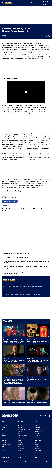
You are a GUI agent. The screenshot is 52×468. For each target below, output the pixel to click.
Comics (17, 2)
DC (2, 429)
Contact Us (7, 461)
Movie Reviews (21, 425)
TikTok (39, 43)
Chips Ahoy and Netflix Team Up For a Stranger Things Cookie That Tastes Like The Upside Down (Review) (13, 341)
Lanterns (37, 433)
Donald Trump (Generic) (6, 197)
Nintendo (4, 446)
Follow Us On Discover (9, 201)
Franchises (38, 440)
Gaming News (5, 442)
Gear (5, 338)
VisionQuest (37, 437)
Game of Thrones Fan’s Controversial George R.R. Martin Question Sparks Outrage (25, 267)
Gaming (30, 2)
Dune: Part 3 (21, 433)
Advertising (15, 461)
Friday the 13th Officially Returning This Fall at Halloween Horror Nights (37, 403)
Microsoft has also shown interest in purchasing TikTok (28, 58)
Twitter (44, 49)
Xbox (3, 448)
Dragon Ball (20, 444)
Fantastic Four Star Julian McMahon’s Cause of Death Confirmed (14, 361)
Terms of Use (27, 294)
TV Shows (6, 377)
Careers (27, 461)
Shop (19, 457)
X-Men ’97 (37, 429)
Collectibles (18, 4)
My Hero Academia (22, 452)
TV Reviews (37, 425)
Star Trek (37, 448)
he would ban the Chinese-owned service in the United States (18, 47)
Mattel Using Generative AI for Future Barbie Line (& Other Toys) (14, 403)
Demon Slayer (21, 446)
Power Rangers (38, 450)
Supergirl (20, 427)
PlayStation (4, 450)
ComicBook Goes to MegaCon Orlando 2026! (16, 253)
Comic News (4, 423)
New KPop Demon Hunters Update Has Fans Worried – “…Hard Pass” (24, 210)
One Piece (20, 454)
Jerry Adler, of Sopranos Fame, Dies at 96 (16, 257)
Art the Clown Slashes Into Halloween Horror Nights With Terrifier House (37, 361)
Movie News (20, 423)
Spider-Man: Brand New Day (24, 429)
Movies (22, 2)
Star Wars (37, 446)
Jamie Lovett (5, 35)
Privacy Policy (39, 294)
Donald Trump (37, 45)
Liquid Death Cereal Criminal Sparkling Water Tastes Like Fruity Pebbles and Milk (37, 341)
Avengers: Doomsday (22, 435)
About (21, 461)
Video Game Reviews (6, 444)
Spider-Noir (37, 427)
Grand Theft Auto (38, 452)
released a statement (39, 133)
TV (26, 2)
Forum (24, 4)
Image (3, 431)
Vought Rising (38, 435)
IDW (2, 433)
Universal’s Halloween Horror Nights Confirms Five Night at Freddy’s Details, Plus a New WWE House (26, 272)
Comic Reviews (5, 425)
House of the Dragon (39, 431)
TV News (37, 423)
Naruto (19, 450)
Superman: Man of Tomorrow (24, 437)
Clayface (20, 431)
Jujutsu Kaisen (21, 448)
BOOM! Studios (5, 435)
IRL (3, 26)
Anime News (21, 442)
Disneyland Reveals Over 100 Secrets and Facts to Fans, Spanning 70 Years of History (26, 262)
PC (2, 452)
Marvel (3, 427)
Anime (35, 2)
